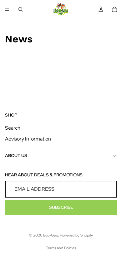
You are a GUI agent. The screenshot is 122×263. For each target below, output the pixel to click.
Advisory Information (28, 139)
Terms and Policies (61, 248)
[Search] (21, 9)
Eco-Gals (50, 235)
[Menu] (7, 9)
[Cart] (114, 9)
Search (12, 128)
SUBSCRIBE (61, 207)
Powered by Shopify (76, 235)
